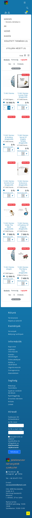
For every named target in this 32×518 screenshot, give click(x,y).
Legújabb (24, 60)
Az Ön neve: (12, 422)
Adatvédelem (13, 373)
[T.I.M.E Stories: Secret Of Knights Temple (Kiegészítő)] (23, 123)
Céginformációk (14, 367)
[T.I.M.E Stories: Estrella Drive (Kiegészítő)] (9, 169)
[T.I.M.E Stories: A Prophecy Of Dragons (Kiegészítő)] (23, 211)
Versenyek (12, 331)
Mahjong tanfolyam (15, 334)
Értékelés (21, 64)
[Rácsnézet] (25, 55)
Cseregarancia (14, 370)
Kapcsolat (12, 347)
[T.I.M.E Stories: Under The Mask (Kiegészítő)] (9, 211)
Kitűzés (11, 402)
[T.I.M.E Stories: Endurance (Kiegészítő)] (23, 169)
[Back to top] (28, 513)
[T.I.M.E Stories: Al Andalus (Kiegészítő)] (9, 123)
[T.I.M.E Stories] (9, 81)
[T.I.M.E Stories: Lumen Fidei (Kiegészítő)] (23, 81)
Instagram (10, 474)
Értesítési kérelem (15, 399)
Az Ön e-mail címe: (15, 429)
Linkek (10, 404)
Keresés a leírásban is (13, 22)
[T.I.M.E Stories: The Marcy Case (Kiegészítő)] (23, 255)
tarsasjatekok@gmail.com (16, 485)
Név (9, 64)
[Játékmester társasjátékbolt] (6, 2)
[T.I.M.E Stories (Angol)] (9, 255)
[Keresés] (27, 8)
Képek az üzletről (15, 321)
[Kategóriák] (25, 2)
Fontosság (14, 60)
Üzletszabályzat (14, 360)
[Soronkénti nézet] (28, 55)
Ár (14, 64)
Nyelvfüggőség (14, 396)
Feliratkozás (14, 452)
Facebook (12, 472)
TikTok (19, 474)
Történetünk (13, 318)
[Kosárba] (8, 108)
